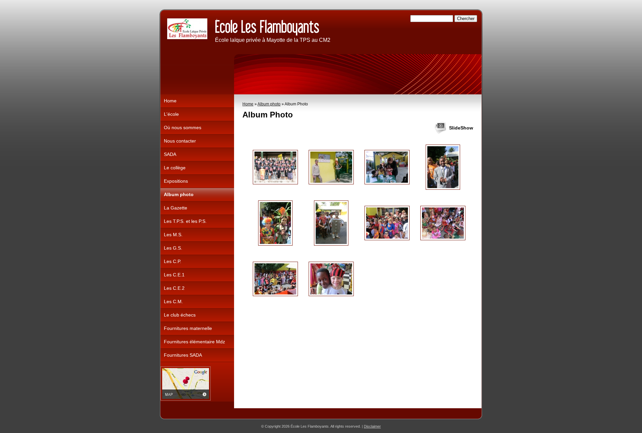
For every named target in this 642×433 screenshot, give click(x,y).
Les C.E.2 (174, 288)
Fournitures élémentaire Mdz (194, 341)
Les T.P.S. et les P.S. (185, 221)
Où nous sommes (182, 127)
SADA (170, 154)
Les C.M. (173, 301)
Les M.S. (173, 234)
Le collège (175, 167)
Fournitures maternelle (188, 328)
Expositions (176, 181)
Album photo (269, 104)
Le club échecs (180, 315)
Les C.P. (172, 261)
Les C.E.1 (174, 274)
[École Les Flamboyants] (187, 28)
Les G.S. (173, 248)
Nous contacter (180, 141)
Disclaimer (372, 426)
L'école (171, 114)
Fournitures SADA (183, 355)
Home (247, 104)
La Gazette (175, 207)
